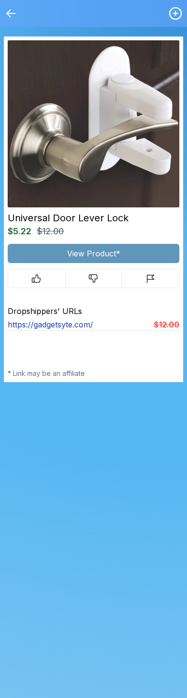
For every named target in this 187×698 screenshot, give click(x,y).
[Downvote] (93, 278)
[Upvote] (36, 278)
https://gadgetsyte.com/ (50, 324)
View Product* (93, 253)
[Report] (150, 278)
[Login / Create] (175, 13)
